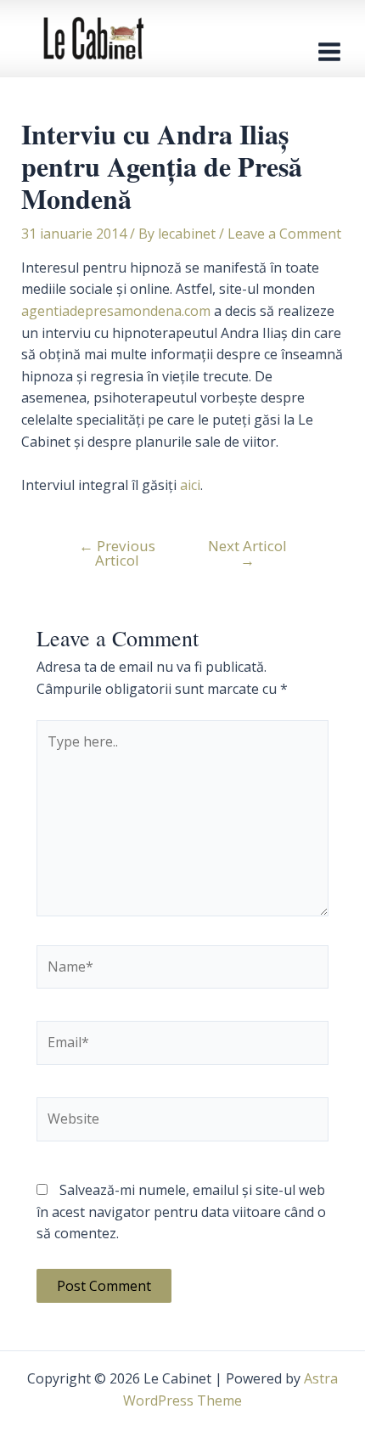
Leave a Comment (284, 233)
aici (190, 485)
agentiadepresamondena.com (116, 310)
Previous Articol (117, 552)
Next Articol (247, 552)
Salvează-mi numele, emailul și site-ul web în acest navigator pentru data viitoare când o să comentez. (181, 1212)
